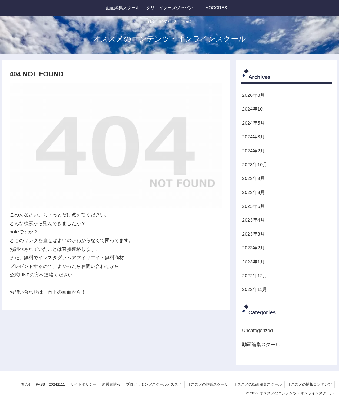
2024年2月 (253, 150)
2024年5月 (253, 122)
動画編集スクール (261, 344)
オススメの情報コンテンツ (309, 384)
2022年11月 (254, 289)
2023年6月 (253, 206)
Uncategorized (257, 330)
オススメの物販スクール (207, 384)
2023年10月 (254, 164)
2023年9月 (253, 178)
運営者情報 (111, 384)
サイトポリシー (83, 384)
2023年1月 (253, 261)
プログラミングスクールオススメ (154, 384)
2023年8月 (253, 192)
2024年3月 (253, 136)
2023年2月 (253, 247)
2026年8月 (253, 95)
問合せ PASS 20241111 (43, 384)
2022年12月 (254, 275)
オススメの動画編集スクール (258, 384)
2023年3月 (253, 233)
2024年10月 (254, 109)
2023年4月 (253, 220)
